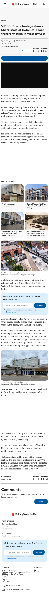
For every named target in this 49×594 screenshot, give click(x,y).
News (3, 20)
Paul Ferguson (8, 41)
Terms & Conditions (9, 524)
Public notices (7, 533)
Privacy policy (7, 529)
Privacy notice (11, 312)
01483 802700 (14, 586)
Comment (41, 501)
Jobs (3, 531)
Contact (5, 526)
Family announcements (11, 536)
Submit (40, 305)
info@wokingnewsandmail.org (18, 589)
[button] (5, 4)
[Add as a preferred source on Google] (26, 50)
